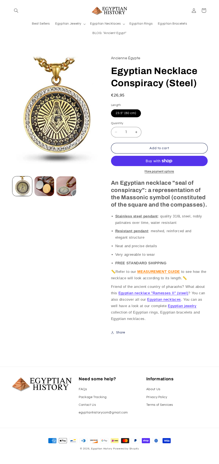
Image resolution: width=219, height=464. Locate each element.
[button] (16, 10)
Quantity (117, 123)
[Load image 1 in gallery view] (22, 186)
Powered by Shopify (126, 449)
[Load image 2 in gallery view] (44, 186)
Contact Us (87, 404)
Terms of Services (159, 404)
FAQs (83, 389)
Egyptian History (101, 449)
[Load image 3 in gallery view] (66, 186)
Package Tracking (93, 397)
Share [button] (120, 332)
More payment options (159, 171)
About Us (153, 389)
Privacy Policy (156, 397)
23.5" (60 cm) (126, 113)
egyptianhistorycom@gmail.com (103, 412)
